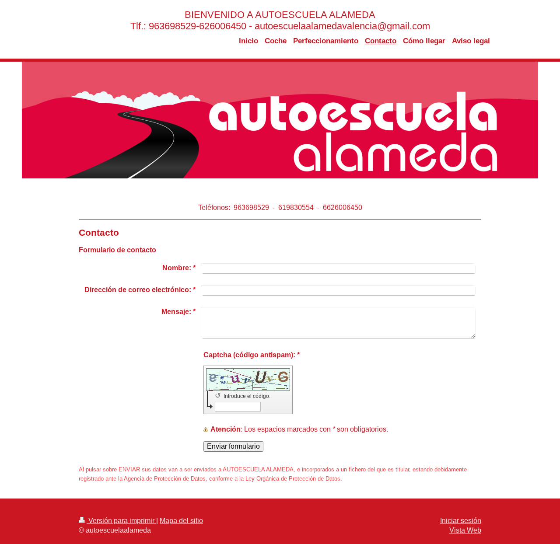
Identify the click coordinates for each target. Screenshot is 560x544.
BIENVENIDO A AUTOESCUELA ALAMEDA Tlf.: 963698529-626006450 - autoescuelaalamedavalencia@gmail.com (280, 20)
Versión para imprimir (121, 520)
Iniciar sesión (460, 520)
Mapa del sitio (181, 520)
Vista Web (465, 530)
